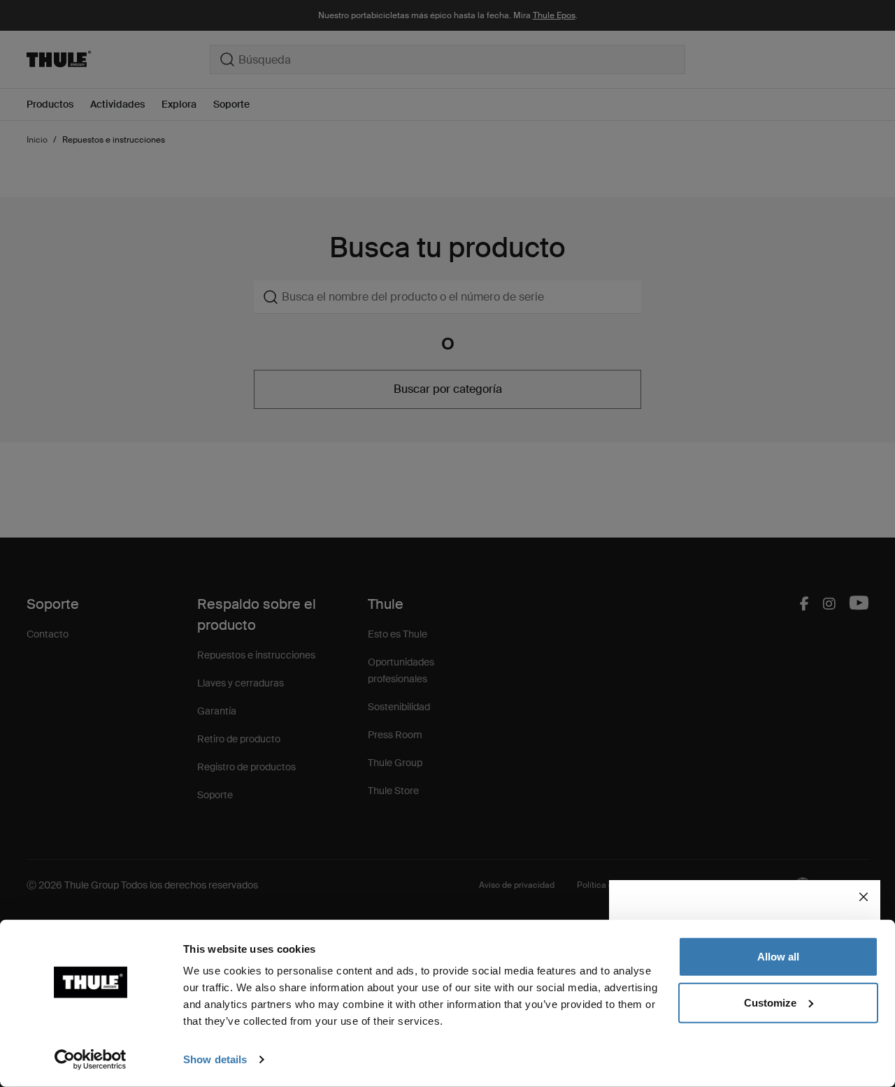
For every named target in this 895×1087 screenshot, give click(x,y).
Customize (770, 1002)
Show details (215, 1059)
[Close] (863, 896)
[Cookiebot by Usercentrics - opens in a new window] (90, 1059)
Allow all (778, 957)
